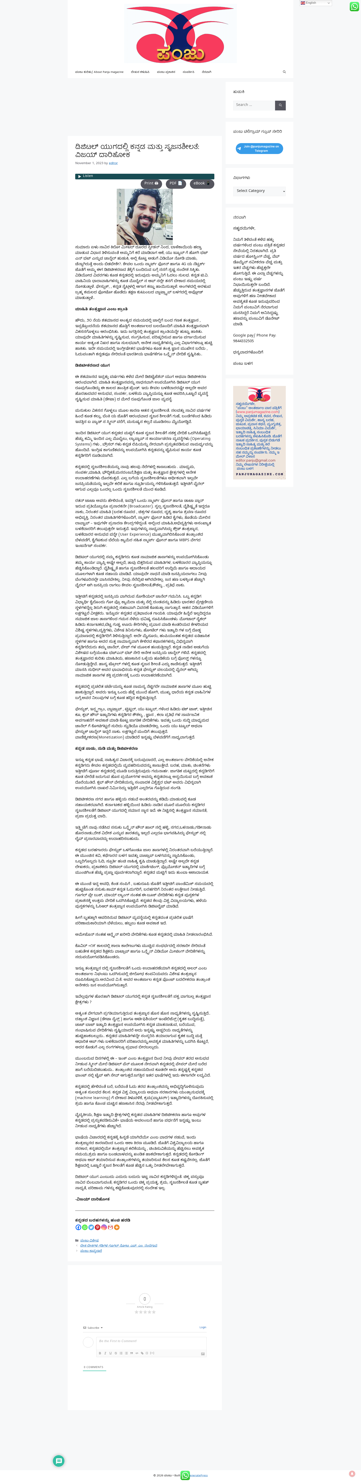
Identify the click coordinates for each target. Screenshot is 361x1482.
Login (202, 1328)
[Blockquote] (131, 1353)
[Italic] (105, 1353)
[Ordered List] (121, 1353)
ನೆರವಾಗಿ (206, 72)
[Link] (142, 1353)
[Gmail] (110, 1227)
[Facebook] (78, 1227)
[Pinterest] (97, 1227)
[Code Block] (137, 1353)
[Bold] (100, 1353)
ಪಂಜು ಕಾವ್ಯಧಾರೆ (91, 1251)
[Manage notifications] (352, 1474)
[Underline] (110, 1353)
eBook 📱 (202, 183)
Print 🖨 (151, 183)
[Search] (280, 105)
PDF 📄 (176, 183)
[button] (284, 72)
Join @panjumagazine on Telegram (261, 149)
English (310, 2)
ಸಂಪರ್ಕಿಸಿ (188, 72)
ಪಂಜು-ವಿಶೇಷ (89, 1241)
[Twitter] (91, 1227)
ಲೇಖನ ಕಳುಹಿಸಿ (140, 72)
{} (147, 1352)
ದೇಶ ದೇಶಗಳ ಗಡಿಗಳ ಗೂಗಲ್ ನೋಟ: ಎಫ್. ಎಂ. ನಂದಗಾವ (118, 1246)
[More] (117, 1227)
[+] (152, 1352)
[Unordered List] (126, 1353)
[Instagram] (104, 1227)
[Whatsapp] (85, 1227)
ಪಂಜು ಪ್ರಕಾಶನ (166, 72)
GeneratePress (198, 1476)
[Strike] (115, 1353)
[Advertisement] (145, 108)
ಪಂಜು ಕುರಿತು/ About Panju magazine (99, 72)
